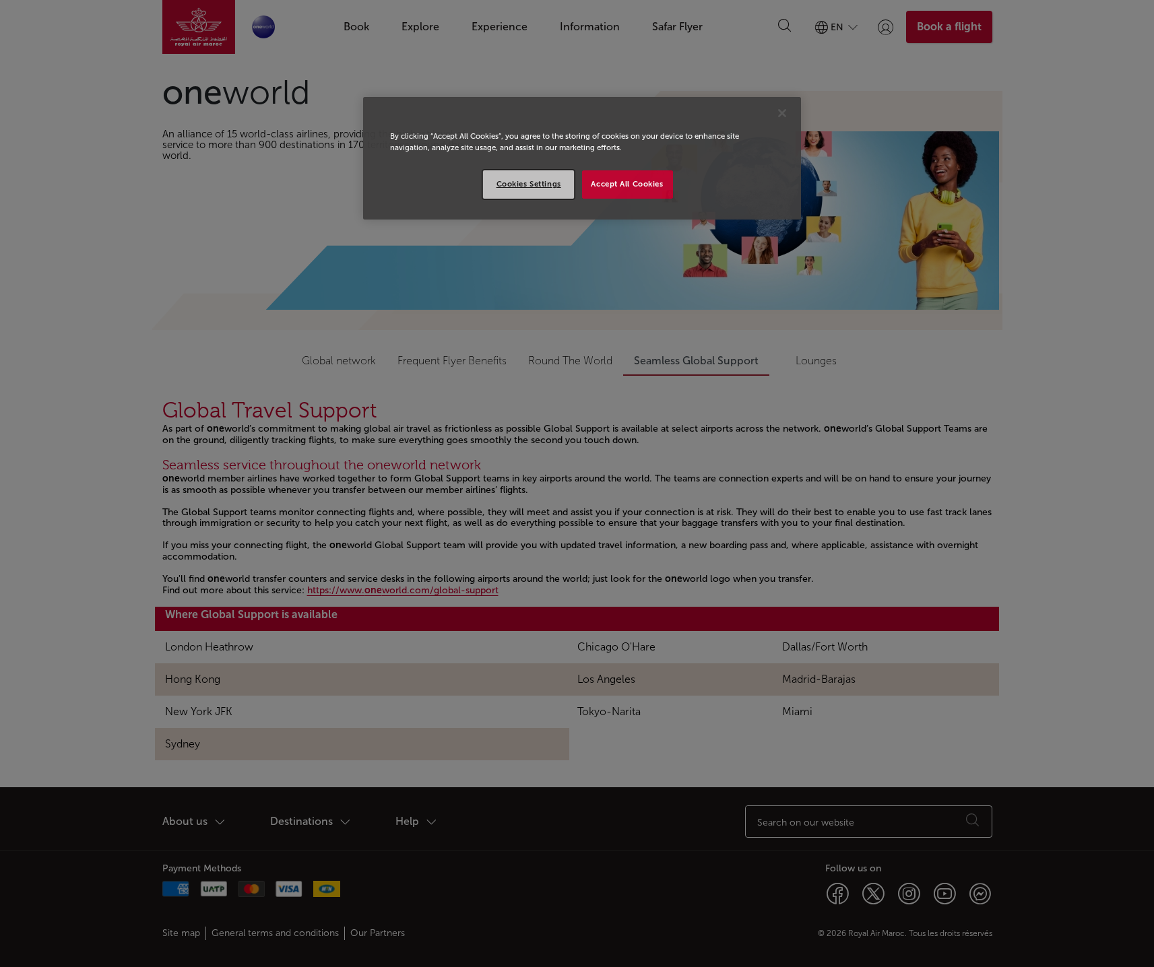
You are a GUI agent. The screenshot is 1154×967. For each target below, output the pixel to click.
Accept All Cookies (627, 184)
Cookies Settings (528, 184)
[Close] (782, 113)
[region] (582, 158)
